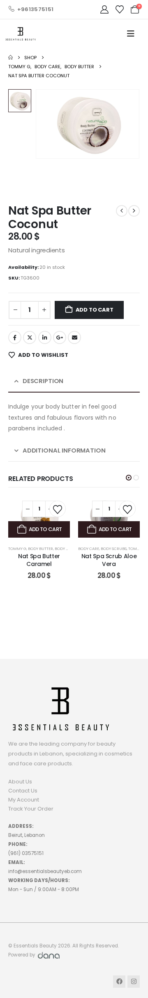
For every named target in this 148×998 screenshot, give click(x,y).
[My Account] (104, 9)
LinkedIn (44, 337)
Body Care (65, 548)
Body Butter (40, 548)
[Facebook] (119, 981)
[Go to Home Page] (10, 57)
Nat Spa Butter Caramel (39, 560)
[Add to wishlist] (57, 509)
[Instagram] (133, 981)
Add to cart (94, 310)
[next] (134, 211)
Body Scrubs (114, 548)
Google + (59, 337)
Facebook (14, 337)
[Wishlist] (120, 9)
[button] (128, 477)
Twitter (29, 337)
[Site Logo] (20, 34)
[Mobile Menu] (131, 34)
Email (74, 337)
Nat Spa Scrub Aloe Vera (109, 560)
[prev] (121, 211)
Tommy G (17, 548)
